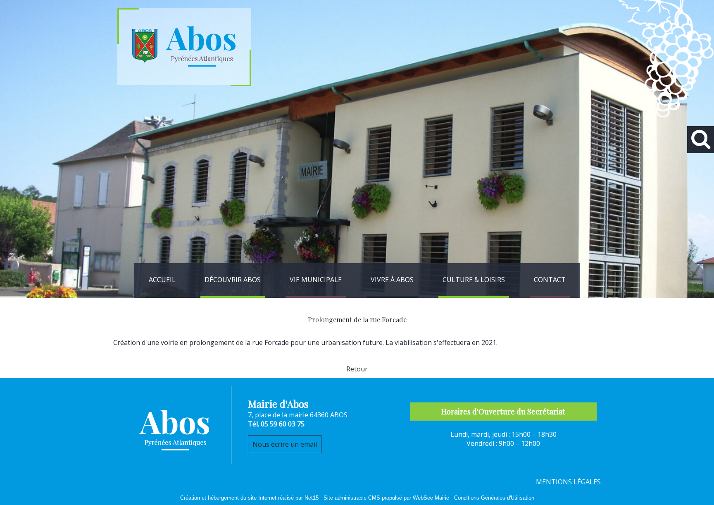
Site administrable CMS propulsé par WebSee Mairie (386, 498)
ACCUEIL (162, 279)
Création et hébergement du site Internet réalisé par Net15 (249, 498)
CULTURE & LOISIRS (474, 279)
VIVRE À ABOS (392, 279)
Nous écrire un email (284, 444)
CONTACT (550, 279)
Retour (357, 368)
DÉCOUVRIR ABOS (233, 279)
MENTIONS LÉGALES (568, 481)
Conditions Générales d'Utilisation (494, 498)
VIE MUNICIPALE (316, 279)
